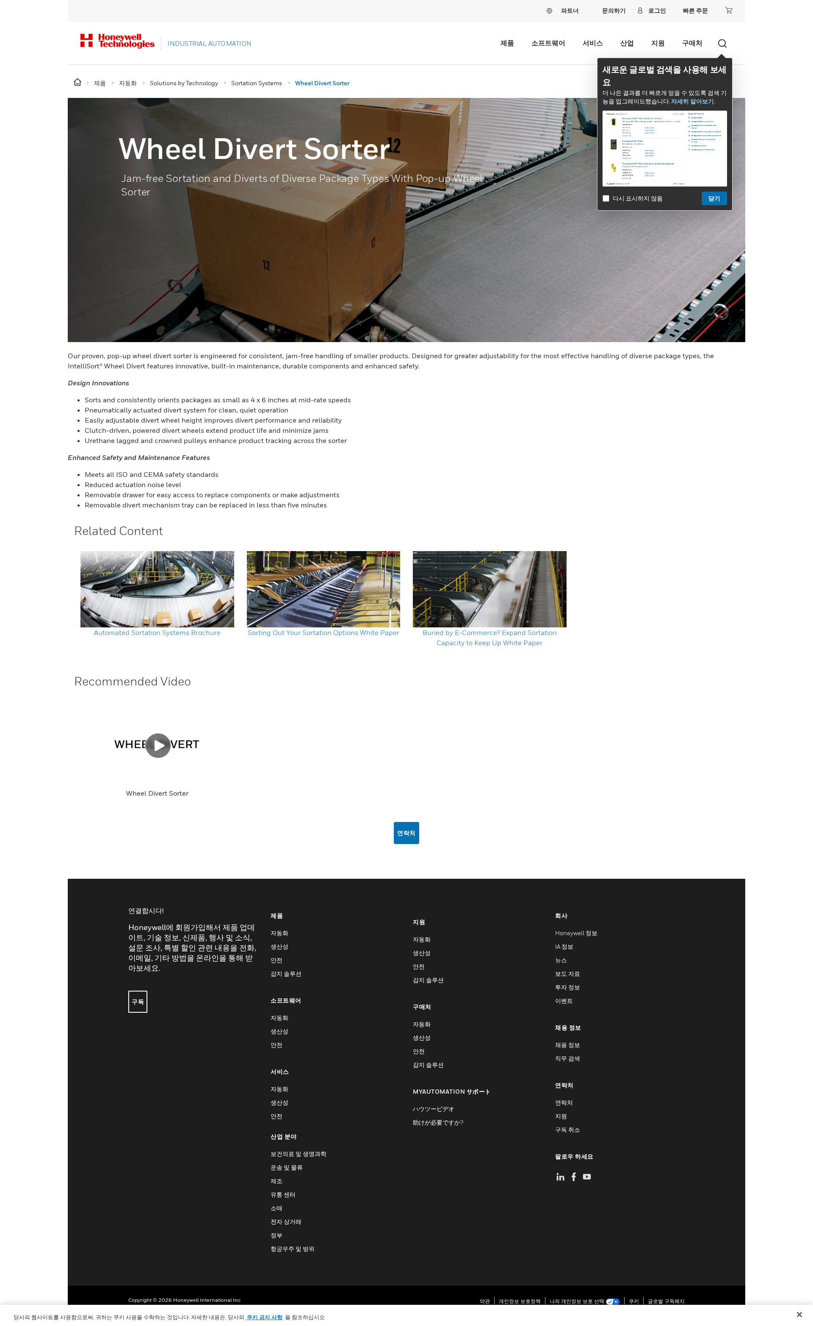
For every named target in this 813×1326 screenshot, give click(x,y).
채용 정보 (567, 1044)
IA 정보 (564, 946)
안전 (276, 960)
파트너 (570, 10)
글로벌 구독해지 (666, 1301)
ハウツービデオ (433, 1108)
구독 (138, 1001)
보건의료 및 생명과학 (298, 1153)
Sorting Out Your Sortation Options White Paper (323, 632)
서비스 (593, 43)
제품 (507, 43)
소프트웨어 (548, 43)
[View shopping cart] (729, 10)
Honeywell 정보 (576, 932)
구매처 (692, 43)
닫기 (714, 198)
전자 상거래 (286, 1221)
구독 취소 (567, 1129)
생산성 (279, 946)
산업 (627, 43)
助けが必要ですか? (438, 1122)
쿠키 (634, 1301)
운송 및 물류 (287, 1167)
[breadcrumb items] (78, 82)
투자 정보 (567, 987)
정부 (276, 1235)
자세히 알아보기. (693, 101)
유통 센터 (283, 1194)
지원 (658, 43)
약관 (485, 1301)
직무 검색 (567, 1058)
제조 (276, 1180)
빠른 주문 (695, 10)
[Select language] (549, 10)
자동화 (279, 932)
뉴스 (561, 960)
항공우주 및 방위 (293, 1248)
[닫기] (799, 1314)
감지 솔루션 (286, 973)
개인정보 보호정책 (520, 1301)
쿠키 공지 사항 (264, 1317)
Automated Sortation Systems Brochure (157, 632)
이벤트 (564, 1000)
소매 (276, 1208)
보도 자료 (567, 973)
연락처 (406, 832)
